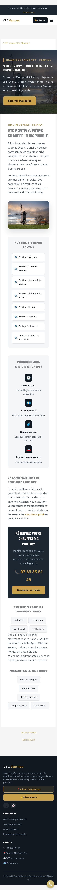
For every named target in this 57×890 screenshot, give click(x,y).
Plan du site (12, 863)
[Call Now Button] (50, 884)
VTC (11, 20)
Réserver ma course (19, 100)
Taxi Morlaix (37, 620)
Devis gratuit (40, 705)
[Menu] (52, 20)
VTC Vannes (10, 43)
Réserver (40, 20)
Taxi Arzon (19, 620)
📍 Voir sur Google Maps (28, 789)
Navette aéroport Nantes (14, 819)
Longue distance (19, 705)
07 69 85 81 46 (28, 12)
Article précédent (28, 732)
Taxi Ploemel (19, 629)
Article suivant (28, 740)
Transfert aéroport (28, 679)
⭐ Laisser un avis (28, 797)
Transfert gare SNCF (12, 824)
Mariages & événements (14, 834)
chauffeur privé (34, 514)
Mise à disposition (28, 697)
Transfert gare (28, 688)
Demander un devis (28, 590)
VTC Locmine (38, 629)
